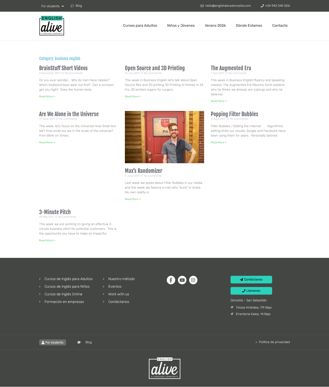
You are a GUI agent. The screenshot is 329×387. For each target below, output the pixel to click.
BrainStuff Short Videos (63, 68)
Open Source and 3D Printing (155, 68)
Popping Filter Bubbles (234, 114)
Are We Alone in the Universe (69, 114)
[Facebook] (171, 280)
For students (50, 6)
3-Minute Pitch (55, 212)
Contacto (280, 25)
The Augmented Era (231, 68)
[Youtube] (182, 280)
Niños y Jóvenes (181, 25)
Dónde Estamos (249, 25)
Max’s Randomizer (143, 170)
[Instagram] (193, 280)
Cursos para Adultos (140, 25)
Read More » (47, 96)
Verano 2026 (215, 25)
